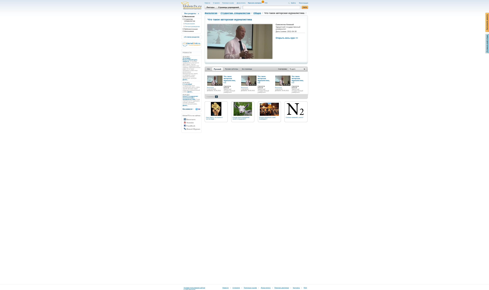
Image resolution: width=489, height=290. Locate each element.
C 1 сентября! (187, 84)
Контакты (296, 288)
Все (208, 69)
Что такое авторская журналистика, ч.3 (298, 79)
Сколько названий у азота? (294, 117)
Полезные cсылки (228, 3)
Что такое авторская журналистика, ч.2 (264, 79)
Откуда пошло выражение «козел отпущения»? (241, 118)
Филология (189, 16)
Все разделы (190, 13)
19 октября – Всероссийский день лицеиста (190, 59)
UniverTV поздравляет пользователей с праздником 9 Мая (190, 97)
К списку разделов (192, 37)
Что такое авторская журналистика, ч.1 (230, 79)
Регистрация (303, 3)
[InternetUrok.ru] (191, 46)
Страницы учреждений (228, 7)
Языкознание (190, 24)
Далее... (185, 79)
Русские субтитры (231, 69)
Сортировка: (282, 69)
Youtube (190, 123)
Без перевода (247, 69)
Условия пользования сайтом (194, 288)
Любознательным (191, 29)
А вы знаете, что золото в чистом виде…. (214, 118)
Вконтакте (190, 119)
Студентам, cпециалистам (189, 20)
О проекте (216, 3)
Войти (293, 3)
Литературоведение (192, 26)
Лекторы (210, 7)
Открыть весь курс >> (287, 38)
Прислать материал (281, 288)
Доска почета (241, 3)
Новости (207, 3)
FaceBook (190, 126)
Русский (217, 69)
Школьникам (189, 31)
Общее (257, 13)
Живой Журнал (193, 129)
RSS (266, 3)
